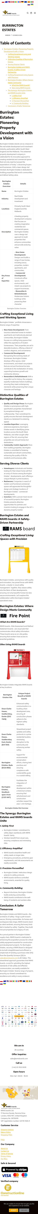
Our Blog (4, 1159)
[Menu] (35, 13)
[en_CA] (12, 2)
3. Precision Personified (20, 101)
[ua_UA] (32, 4)
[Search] (27, 13)
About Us (4, 1148)
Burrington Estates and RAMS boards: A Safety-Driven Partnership (19, 69)
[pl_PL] (3, 2)
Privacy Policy (6, 1156)
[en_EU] (25, 2)
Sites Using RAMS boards (21, 88)
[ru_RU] (28, 4)
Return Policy (6, 1132)
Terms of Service (7, 1154)
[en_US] (9, 2)
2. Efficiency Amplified (20, 98)
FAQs (3, 1140)
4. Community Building (20, 103)
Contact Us (5, 1151)
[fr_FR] (19, 2)
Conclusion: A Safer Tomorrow (19, 106)
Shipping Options (7, 1130)
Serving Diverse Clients (16, 64)
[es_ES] (28, 2)
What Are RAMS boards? (21, 85)
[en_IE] (16, 2)
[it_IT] (32, 2)
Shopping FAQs (6, 1135)
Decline (24, 1210)
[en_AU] (6, 2)
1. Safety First (16, 96)
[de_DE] (22, 2)
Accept (13, 1210)
